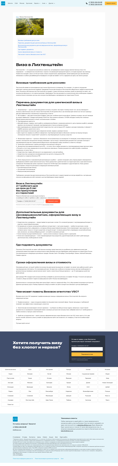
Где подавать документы (26, 49)
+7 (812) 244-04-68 (95, 2)
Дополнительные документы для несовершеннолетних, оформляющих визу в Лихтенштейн (42, 46)
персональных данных (47, 204)
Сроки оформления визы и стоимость (30, 52)
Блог (17, 17)
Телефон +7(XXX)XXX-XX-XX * (80, 346)
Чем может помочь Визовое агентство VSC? (32, 54)
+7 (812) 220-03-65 (95, 4)
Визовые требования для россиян (28, 40)
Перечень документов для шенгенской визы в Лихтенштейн (37, 43)
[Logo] (3, 3)
